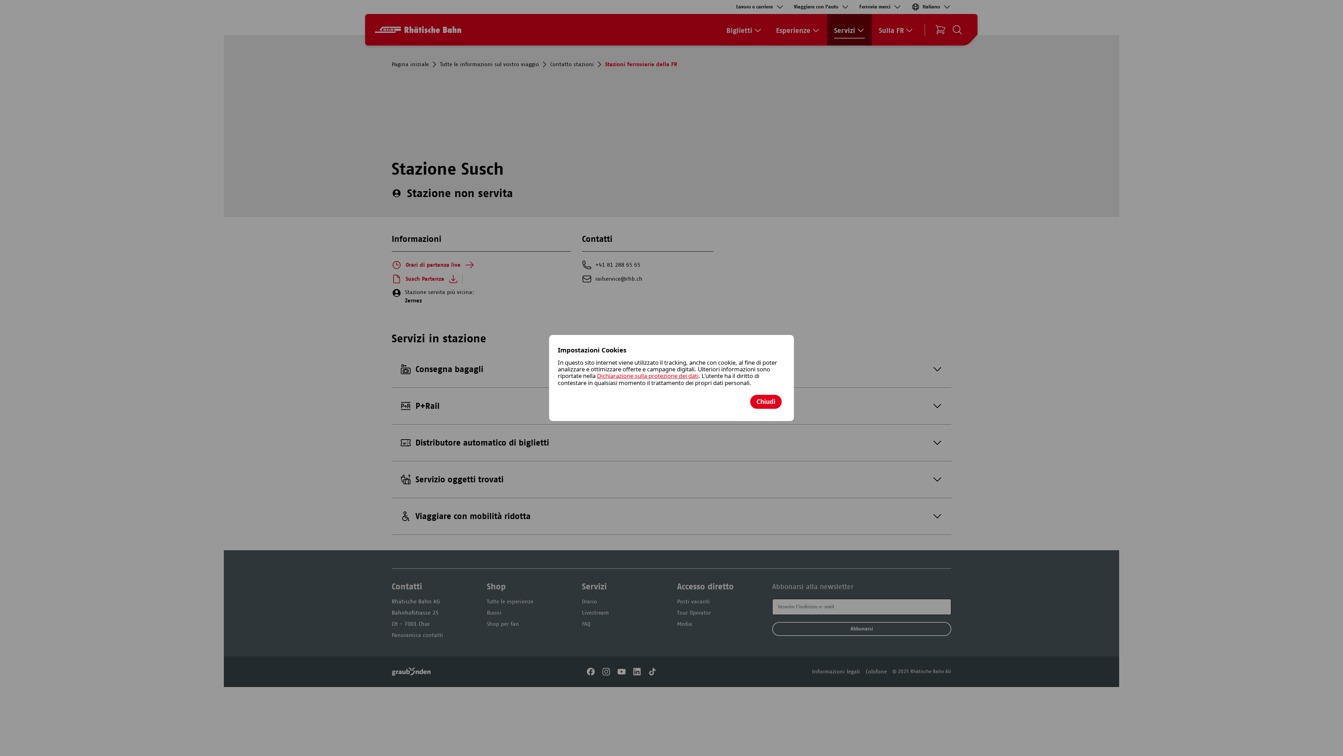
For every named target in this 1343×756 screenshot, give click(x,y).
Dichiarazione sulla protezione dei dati (647, 376)
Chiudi (765, 402)
